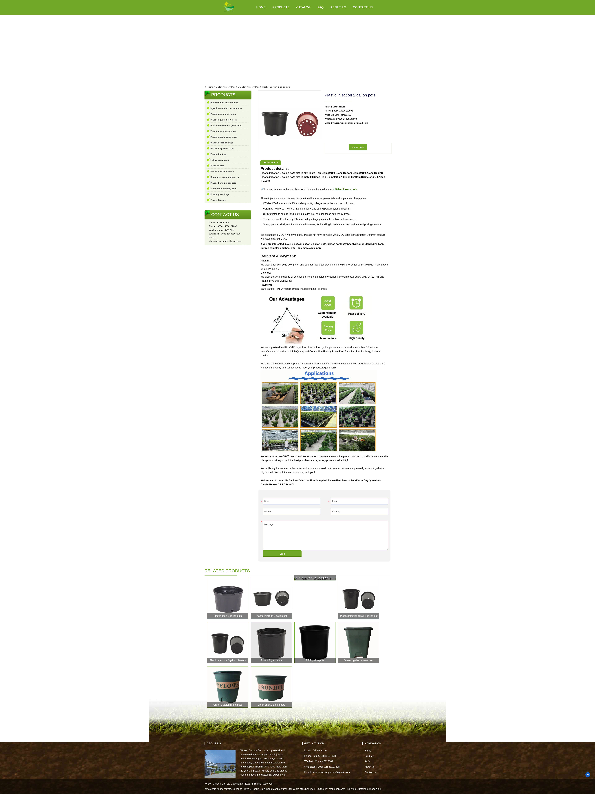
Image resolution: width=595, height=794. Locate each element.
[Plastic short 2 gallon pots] (227, 598)
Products (280, 7)
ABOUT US (214, 743)
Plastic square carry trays (223, 137)
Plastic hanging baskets (223, 183)
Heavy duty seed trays (222, 148)
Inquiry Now (358, 147)
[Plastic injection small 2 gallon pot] (358, 598)
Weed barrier (217, 165)
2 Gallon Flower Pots (345, 189)
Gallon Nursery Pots (226, 87)
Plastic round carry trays (223, 131)
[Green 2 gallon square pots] (358, 642)
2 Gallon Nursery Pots (249, 87)
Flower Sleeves (218, 200)
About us (338, 7)
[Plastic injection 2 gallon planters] (227, 642)
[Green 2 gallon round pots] (227, 687)
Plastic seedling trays (221, 142)
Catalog (303, 7)
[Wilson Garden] (228, 7)
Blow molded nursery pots (224, 102)
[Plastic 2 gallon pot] (271, 642)
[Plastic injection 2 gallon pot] (271, 598)
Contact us (363, 7)
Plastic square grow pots (223, 119)
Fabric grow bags (219, 160)
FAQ (320, 7)
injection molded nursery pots (284, 198)
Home (261, 7)
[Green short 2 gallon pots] (271, 687)
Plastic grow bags (219, 194)
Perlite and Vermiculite (222, 171)
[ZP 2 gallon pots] (315, 642)
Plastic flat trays (218, 154)
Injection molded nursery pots (226, 108)
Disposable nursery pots (223, 188)
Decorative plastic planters (224, 177)
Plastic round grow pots (223, 114)
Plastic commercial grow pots (226, 125)
